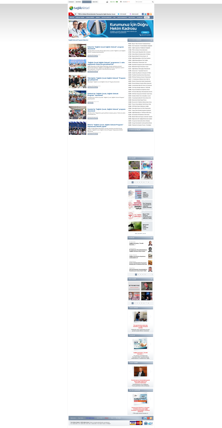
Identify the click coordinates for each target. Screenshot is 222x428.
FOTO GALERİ (132, 158)
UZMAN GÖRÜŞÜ (133, 307)
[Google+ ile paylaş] (148, 14)
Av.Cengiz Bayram (137, 250)
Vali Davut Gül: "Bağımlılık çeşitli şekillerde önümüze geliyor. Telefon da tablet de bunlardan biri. (106, 111)
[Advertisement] (59, 31)
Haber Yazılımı (102, 423)
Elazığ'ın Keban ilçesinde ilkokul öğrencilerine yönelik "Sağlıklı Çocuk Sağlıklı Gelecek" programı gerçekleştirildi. (106, 49)
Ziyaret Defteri (100, 418)
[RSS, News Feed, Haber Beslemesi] (151, 14)
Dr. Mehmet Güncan (138, 243)
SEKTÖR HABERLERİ (134, 390)
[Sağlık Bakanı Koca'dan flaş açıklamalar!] (147, 296)
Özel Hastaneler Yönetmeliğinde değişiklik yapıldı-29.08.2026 (147, 205)
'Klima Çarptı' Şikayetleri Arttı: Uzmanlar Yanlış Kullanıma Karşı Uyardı (97, 14)
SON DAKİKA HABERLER (135, 40)
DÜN (136, 233)
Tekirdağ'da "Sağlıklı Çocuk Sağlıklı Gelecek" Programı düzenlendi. (106, 79)
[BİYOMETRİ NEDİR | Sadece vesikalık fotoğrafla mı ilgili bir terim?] (134, 286)
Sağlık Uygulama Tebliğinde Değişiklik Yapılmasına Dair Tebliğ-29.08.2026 (147, 195)
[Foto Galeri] (122, 14)
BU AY (144, 233)
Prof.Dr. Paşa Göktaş (136, 269)
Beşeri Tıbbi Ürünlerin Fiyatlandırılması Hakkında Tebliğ (147, 216)
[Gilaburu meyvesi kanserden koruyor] (134, 175)
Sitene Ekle (95, 1)
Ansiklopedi (71, 1)
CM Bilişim (108, 423)
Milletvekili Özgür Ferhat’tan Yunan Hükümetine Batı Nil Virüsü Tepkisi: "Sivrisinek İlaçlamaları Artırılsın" (147, 227)
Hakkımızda (73, 418)
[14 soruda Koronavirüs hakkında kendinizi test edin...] (147, 165)
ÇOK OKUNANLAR (133, 186)
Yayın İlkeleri (80, 418)
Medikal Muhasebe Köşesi (138, 256)
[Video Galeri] (134, 14)
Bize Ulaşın (118, 418)
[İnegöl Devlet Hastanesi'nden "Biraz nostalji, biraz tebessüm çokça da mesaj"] (147, 286)
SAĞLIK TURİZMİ (133, 362)
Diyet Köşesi (136, 262)
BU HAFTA (140, 233)
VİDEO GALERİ (132, 279)
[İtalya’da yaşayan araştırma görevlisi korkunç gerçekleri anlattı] (134, 296)
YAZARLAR (131, 237)
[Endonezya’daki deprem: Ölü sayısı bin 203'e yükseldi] (147, 175)
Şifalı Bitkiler (78, 1)
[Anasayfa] (72, 14)
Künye (112, 418)
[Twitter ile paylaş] (145, 14)
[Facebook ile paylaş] (143, 14)
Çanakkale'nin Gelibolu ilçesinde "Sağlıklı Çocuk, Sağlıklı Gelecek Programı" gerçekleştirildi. (106, 96)
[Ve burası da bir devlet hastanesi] (134, 165)
